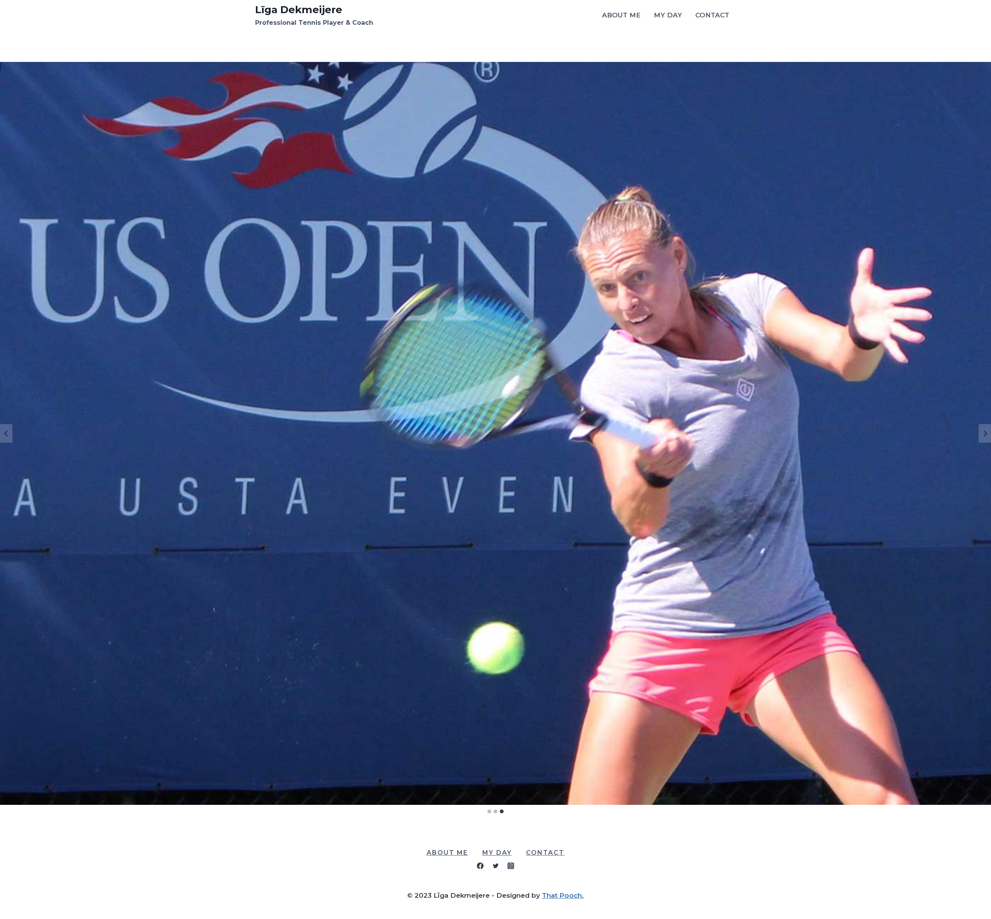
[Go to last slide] (6, 433)
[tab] (489, 811)
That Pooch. (563, 895)
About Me (621, 15)
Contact (712, 15)
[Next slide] (985, 433)
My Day (668, 15)
